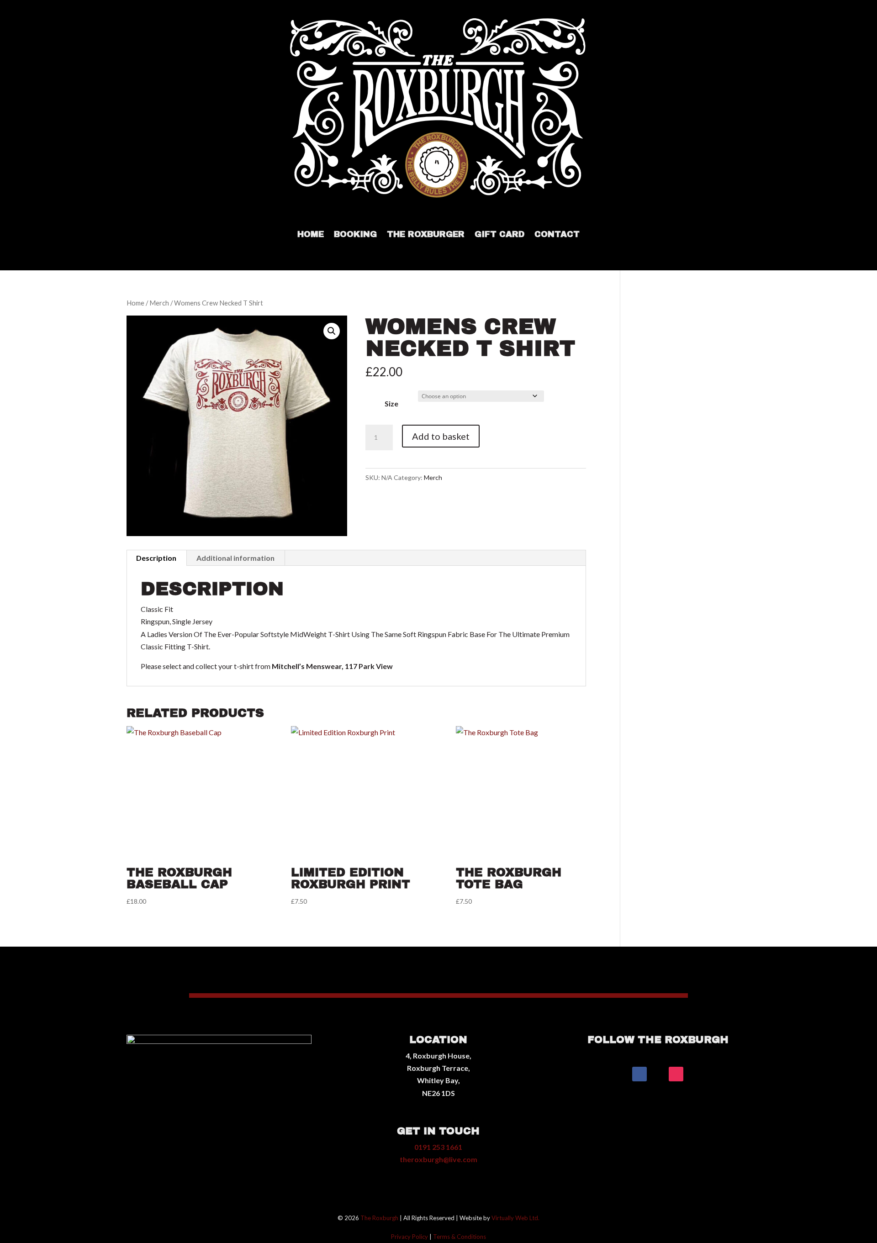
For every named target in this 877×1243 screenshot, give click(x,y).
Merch (159, 303)
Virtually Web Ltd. (515, 1218)
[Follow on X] (657, 1074)
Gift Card (499, 235)
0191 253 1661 (438, 1147)
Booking (355, 235)
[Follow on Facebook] (639, 1074)
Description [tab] (156, 557)
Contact (557, 235)
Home (310, 235)
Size (391, 403)
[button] (331, 331)
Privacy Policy (409, 1236)
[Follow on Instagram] (676, 1074)
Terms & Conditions (459, 1236)
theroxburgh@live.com (438, 1159)
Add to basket (441, 436)
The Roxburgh (379, 1218)
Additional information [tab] (235, 557)
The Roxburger (426, 235)
